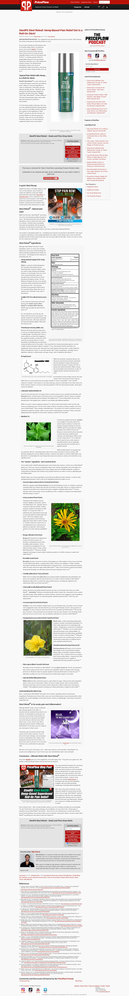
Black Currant (55, 875)
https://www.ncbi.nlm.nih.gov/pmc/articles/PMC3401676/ (35, 944)
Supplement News (35, 875)
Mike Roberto (37, 36)
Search (108, 986)
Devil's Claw (35, 877)
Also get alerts (73, 158)
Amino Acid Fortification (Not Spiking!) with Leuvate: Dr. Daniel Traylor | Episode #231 (97, 82)
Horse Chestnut (56, 877)
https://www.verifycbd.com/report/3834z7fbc (32, 889)
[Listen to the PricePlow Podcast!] (97, 43)
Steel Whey (39, 194)
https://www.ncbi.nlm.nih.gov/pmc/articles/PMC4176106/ (35, 975)
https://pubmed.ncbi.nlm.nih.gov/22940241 (32, 959)
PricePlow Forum (65, 979)
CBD (20, 877)
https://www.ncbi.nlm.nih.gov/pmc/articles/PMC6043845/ (56, 887)
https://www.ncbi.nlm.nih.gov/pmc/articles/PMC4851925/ (35, 897)
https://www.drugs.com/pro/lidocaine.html (71, 903)
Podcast (95, 2)
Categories (77, 7)
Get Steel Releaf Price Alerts (72, 148)
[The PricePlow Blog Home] (26, 5)
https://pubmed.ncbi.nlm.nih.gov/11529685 (53, 914)
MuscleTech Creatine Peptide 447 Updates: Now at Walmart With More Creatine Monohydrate (97, 178)
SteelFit (33, 49)
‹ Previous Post (24, 981)
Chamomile (24, 877)
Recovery (72, 877)
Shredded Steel (23, 196)
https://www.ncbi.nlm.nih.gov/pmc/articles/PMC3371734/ (66, 893)
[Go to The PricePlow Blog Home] (34, 2)
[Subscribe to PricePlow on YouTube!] (107, 7)
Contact (103, 986)
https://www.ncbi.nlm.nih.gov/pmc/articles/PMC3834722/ (53, 947)
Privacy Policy (84, 986)
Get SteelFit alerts (73, 152)
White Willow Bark (28, 879)
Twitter (45, 989)
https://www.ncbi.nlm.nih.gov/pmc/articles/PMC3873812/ (35, 954)
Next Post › (79, 981)
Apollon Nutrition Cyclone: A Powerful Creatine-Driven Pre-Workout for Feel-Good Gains (96, 164)
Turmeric (21, 879)
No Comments (51, 36)
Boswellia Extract (68, 875)
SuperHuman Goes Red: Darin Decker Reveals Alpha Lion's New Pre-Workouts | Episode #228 (97, 104)
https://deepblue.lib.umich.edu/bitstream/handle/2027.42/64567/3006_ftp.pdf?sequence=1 (44, 967)
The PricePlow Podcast (94, 196)
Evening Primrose (43, 877)
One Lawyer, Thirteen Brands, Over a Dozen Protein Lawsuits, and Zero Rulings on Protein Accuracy (98, 143)
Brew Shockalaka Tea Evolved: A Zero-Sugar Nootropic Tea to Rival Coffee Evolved (97, 171)
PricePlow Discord (100, 60)
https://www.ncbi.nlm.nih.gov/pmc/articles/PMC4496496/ (35, 911)
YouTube (105, 56)
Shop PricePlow (75, 2)
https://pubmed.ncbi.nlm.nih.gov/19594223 (48, 951)
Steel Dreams (66, 743)
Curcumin (30, 877)
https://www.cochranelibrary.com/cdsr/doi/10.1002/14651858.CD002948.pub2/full (45, 962)
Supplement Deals (86, 2)
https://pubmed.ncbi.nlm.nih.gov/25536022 (46, 970)
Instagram (89, 55)
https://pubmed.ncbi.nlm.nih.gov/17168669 (71, 925)
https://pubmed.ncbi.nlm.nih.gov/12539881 (57, 918)
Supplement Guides (93, 190)
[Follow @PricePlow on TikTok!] (103, 7)
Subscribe (97, 69)
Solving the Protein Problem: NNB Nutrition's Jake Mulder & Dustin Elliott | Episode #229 (97, 96)
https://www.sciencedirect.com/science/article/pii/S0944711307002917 (39, 934)
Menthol (67, 877)
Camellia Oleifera (76, 875)
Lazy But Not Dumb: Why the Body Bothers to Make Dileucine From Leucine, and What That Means (97, 157)
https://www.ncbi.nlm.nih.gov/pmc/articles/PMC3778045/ (49, 907)
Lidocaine (63, 877)
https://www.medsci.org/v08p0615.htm (30, 939)
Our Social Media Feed (94, 193)
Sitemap (76, 986)
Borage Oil (61, 875)
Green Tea (49, 877)
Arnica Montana (47, 875)
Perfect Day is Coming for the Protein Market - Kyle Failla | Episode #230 (96, 89)
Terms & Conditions (94, 986)
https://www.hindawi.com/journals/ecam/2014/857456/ (35, 930)
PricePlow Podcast (100, 45)
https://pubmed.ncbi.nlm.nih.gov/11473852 (32, 902)
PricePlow (26, 986)
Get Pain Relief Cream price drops (72, 155)
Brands (87, 7)
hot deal (74, 158)
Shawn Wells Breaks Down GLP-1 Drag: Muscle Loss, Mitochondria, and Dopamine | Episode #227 (97, 111)
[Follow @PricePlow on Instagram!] (99, 7)
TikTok (97, 56)
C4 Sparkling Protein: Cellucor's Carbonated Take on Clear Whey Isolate (97, 136)
